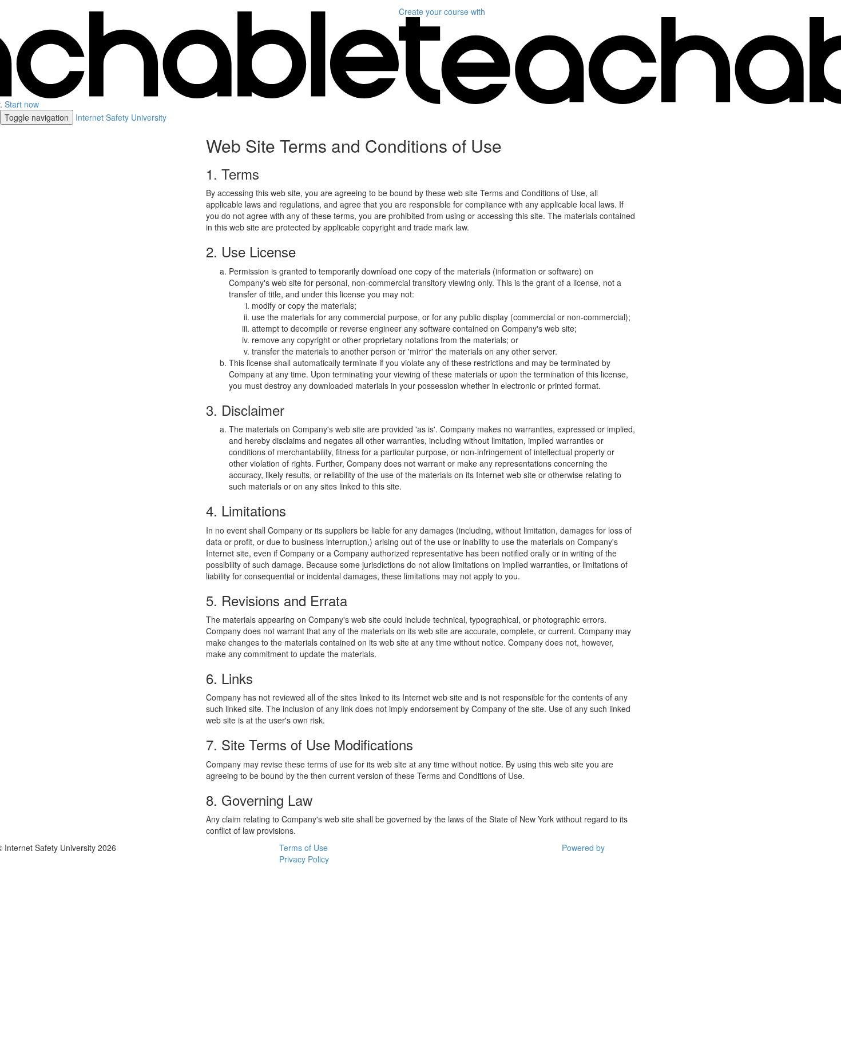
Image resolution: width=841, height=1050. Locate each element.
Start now (22, 104)
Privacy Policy (304, 859)
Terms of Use (303, 847)
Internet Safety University (121, 117)
